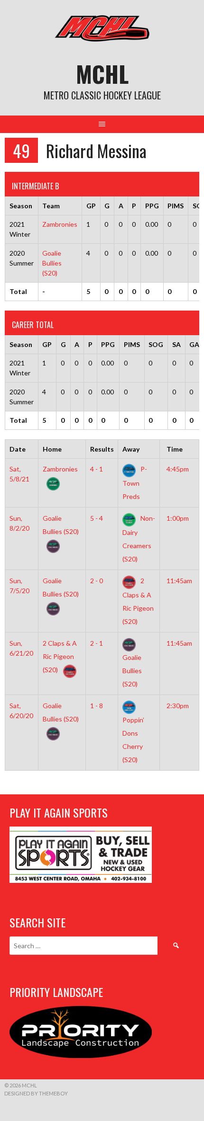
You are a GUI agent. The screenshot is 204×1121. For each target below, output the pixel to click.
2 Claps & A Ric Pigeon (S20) (60, 656)
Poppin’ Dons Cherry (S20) (133, 739)
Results (102, 449)
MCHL (102, 73)
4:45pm (178, 469)
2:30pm (178, 706)
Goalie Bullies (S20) (52, 263)
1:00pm (178, 518)
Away (130, 449)
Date (17, 449)
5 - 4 (96, 518)
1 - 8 (96, 706)
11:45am (179, 581)
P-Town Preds (134, 482)
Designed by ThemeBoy (36, 1093)
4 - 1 (96, 469)
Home (52, 449)
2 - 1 (96, 643)
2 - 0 (96, 581)
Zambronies (59, 224)
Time (175, 449)
